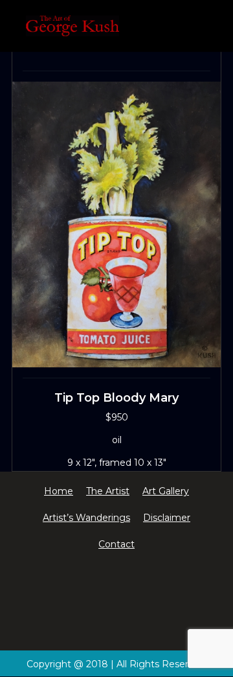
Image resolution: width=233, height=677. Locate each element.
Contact (116, 544)
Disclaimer (166, 517)
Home (58, 491)
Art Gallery (165, 491)
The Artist (107, 491)
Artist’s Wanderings (86, 517)
